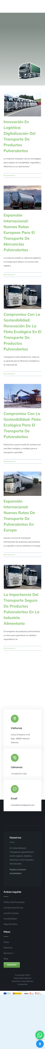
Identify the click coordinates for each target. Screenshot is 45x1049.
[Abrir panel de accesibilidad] (40, 1044)
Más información (9, 175)
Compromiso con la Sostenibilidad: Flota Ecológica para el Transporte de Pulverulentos (22, 425)
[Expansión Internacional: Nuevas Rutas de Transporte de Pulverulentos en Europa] (22, 484)
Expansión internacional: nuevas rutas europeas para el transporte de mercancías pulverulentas (19, 232)
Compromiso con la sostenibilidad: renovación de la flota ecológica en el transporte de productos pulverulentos (22, 331)
